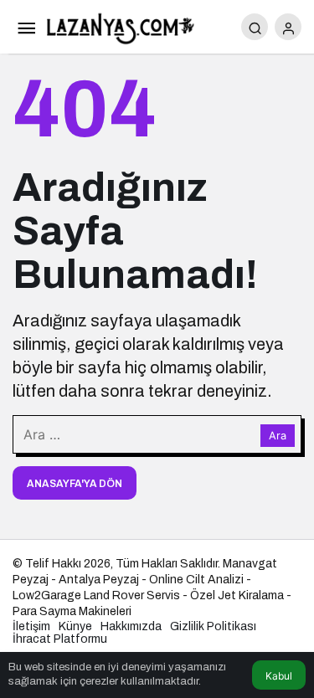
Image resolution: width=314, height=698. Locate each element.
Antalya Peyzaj (99, 579)
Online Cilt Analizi (196, 579)
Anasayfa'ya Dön (74, 484)
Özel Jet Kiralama (237, 595)
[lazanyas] (121, 25)
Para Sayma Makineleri (72, 611)
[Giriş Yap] (288, 26)
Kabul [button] (278, 676)
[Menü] (26, 26)
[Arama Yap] (254, 26)
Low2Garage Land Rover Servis (96, 595)
